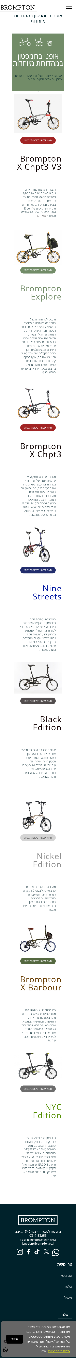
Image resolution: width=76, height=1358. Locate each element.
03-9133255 (38, 1236)
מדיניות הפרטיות (59, 1351)
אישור (14, 1339)
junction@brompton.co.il (38, 1243)
